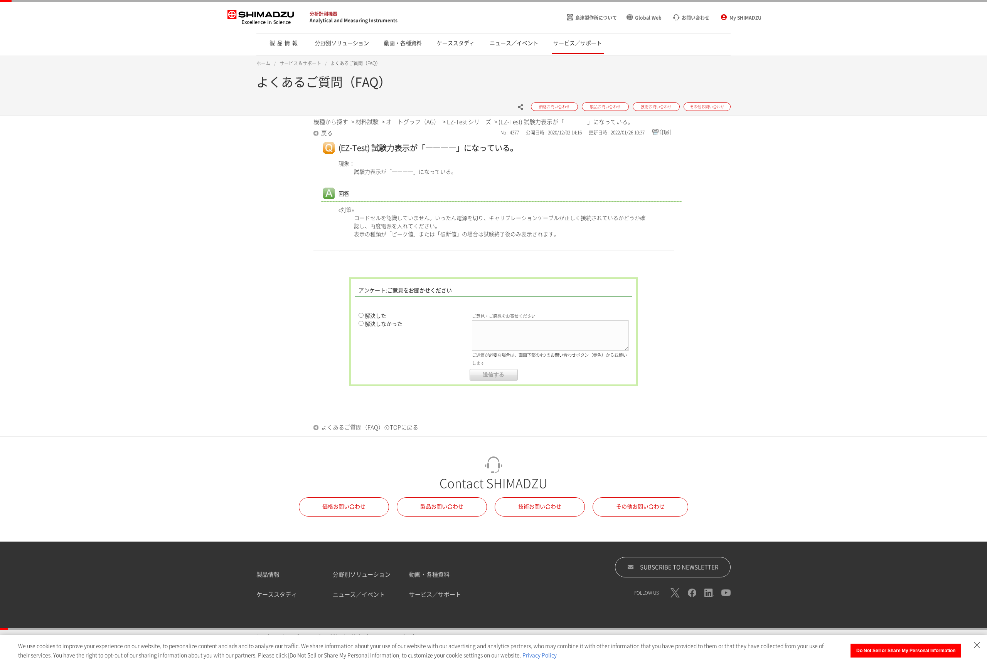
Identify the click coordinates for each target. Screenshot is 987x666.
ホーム (263, 63)
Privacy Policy (539, 655)
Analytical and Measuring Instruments (353, 20)
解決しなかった (384, 324)
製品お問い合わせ (441, 506)
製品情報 (268, 574)
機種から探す (330, 122)
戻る (327, 133)
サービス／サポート (435, 594)
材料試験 (367, 122)
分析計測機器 (323, 14)
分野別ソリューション (362, 574)
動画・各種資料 (429, 574)
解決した (375, 316)
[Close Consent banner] (977, 645)
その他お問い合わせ (640, 506)
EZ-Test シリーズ (469, 122)
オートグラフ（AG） (413, 122)
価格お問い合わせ (343, 506)
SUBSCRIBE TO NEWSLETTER (679, 567)
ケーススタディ (276, 594)
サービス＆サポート (300, 63)
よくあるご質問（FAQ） (355, 63)
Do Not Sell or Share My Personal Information (905, 650)
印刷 (665, 132)
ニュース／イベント (359, 594)
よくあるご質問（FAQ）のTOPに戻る (369, 427)
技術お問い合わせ (539, 506)
